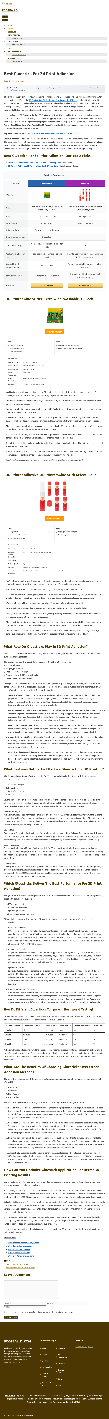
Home (10, 25)
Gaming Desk (17, 61)
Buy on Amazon (48, 285)
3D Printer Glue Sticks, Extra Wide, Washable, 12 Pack (53, 100)
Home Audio (17, 38)
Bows (60, 1379)
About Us (45, 1361)
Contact (44, 1355)
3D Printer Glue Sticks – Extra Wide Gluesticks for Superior (34, 163)
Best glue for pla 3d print (19, 1249)
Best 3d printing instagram (20, 1246)
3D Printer (12, 28)
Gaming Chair (13, 58)
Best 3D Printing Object (84, 1347)
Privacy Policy (47, 1367)
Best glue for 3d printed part (21, 1256)
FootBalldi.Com (14, 1415)
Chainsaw (12, 32)
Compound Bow (18, 45)
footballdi (10, 10)
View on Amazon (54, 332)
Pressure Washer (19, 55)
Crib (9, 48)
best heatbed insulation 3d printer (20, 1268)
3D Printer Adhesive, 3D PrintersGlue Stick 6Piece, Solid (33, 166)
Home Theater (14, 35)
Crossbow (12, 42)
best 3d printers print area (17, 1264)
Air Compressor (14, 51)
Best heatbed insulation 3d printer (23, 1243)
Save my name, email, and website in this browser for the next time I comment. (39, 1312)
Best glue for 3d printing (19, 1252)
